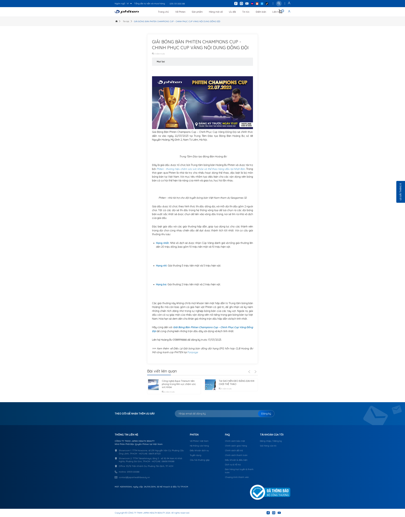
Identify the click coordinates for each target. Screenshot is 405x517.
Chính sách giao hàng (236, 445)
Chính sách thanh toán (236, 455)
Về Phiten (180, 11)
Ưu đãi (232, 11)
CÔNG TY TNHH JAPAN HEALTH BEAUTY (146, 512)
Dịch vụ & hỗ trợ (233, 464)
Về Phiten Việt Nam (199, 441)
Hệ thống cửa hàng (199, 445)
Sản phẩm (197, 11)
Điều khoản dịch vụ (199, 450)
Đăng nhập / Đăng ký (271, 441)
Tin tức (245, 11)
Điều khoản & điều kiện (236, 460)
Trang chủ (163, 11)
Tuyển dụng (195, 455)
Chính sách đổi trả (234, 450)
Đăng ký (266, 413)
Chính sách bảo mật (235, 441)
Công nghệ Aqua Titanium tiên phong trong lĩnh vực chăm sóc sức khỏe (179, 384)
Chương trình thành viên (237, 477)
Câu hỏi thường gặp (200, 460)
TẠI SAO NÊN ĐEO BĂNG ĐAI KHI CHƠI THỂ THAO (236, 382)
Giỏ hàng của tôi (268, 445)
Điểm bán (261, 11)
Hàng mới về (216, 11)
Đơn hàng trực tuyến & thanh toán (239, 471)
